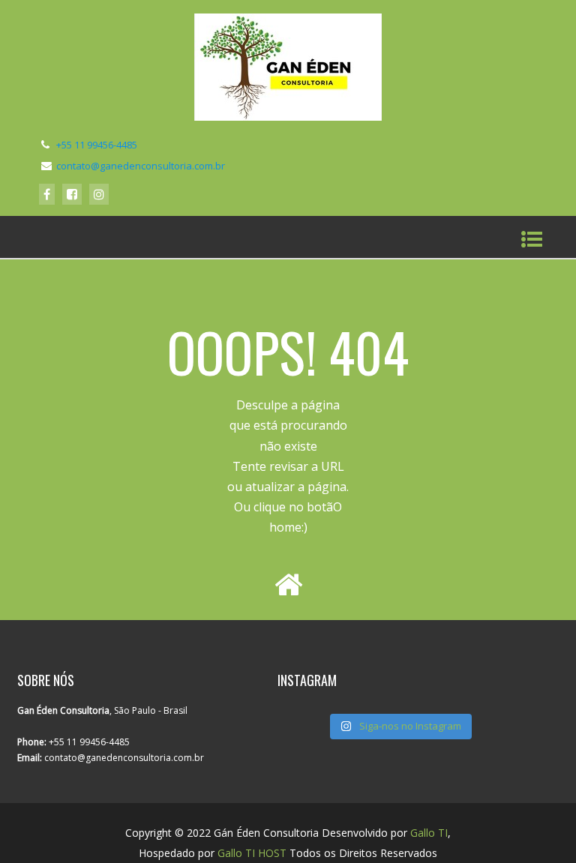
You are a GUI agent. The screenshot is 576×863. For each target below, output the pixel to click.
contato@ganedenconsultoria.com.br (140, 165)
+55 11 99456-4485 (96, 144)
